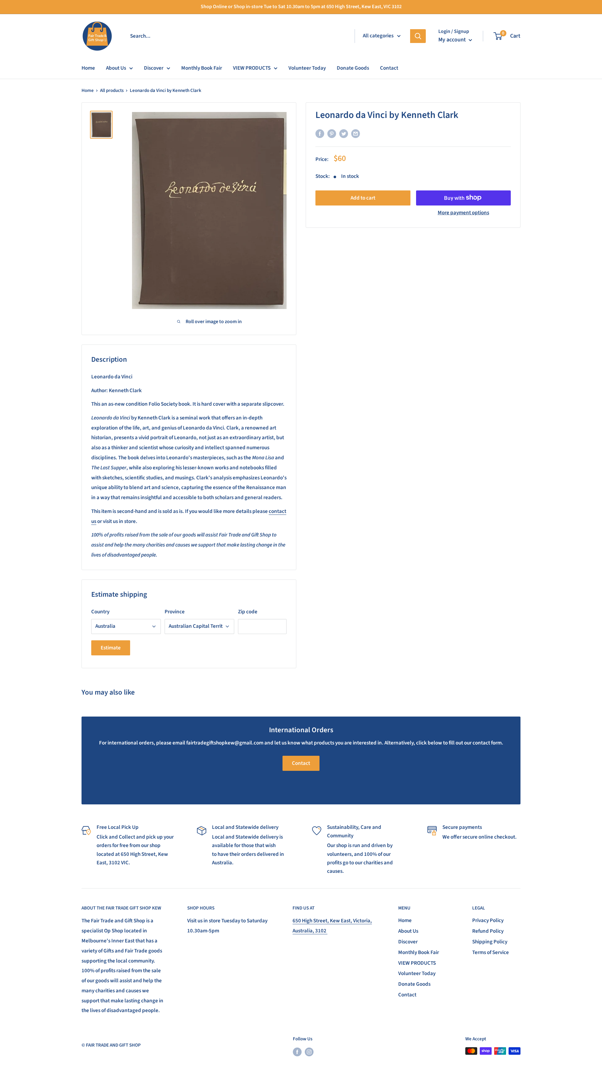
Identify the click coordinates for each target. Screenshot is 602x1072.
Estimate (111, 648)
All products (112, 90)
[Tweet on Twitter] (343, 134)
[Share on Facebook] (319, 134)
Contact (389, 68)
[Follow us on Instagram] (309, 1051)
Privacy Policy (488, 920)
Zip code (247, 612)
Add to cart (363, 197)
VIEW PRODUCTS (252, 68)
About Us (116, 68)
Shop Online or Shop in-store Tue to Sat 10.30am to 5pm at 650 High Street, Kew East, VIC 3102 (301, 6)
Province (175, 612)
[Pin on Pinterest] (331, 134)
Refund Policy (488, 931)
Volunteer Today (307, 68)
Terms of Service (490, 952)
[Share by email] (355, 134)
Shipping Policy (489, 942)
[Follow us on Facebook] (297, 1051)
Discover (153, 68)
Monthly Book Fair (201, 68)
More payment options (463, 212)
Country (100, 612)
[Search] (418, 36)
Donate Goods (353, 68)
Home (88, 68)
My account (452, 40)
